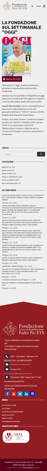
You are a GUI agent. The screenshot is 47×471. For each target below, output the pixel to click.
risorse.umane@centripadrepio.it (18, 373)
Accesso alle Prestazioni (12, 412)
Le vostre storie (9, 405)
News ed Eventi (8, 180)
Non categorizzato (10, 183)
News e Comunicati (10, 177)
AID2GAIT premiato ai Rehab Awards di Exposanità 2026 (22, 284)
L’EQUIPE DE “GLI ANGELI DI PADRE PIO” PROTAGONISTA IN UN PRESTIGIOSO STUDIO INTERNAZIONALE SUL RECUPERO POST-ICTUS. (23, 271)
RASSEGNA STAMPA (9, 266)
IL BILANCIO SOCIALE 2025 (11, 280)
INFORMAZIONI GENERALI (11, 421)
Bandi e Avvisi (7, 174)
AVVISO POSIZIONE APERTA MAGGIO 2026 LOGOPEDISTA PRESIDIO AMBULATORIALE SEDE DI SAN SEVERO (22, 259)
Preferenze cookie (14, 468)
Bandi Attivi (6, 167)
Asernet (36, 468)
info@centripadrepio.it (20, 364)
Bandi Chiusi (7, 170)
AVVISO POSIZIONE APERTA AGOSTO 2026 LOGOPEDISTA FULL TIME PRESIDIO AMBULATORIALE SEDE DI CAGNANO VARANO (22, 198)
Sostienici (6, 409)
